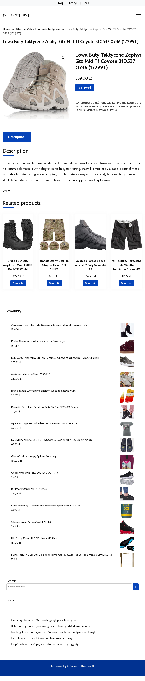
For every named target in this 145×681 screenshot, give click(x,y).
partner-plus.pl (17, 14)
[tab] (16, 137)
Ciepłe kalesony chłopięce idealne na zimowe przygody (44, 644)
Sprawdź (85, 88)
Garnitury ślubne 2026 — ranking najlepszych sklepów (43, 620)
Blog (60, 3)
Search (11, 581)
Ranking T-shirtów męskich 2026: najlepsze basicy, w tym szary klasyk (53, 632)
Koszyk (73, 3)
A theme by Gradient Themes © (72, 666)
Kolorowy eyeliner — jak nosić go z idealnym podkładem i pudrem (50, 626)
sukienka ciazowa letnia (100, 110)
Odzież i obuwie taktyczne (108, 103)
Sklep (86, 3)
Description (16, 137)
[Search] (136, 586)
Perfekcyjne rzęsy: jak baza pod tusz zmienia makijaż (43, 638)
